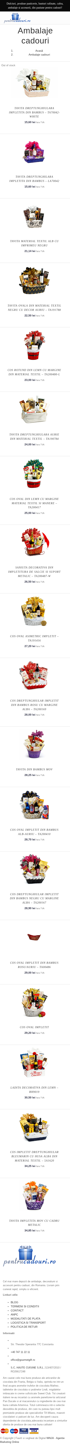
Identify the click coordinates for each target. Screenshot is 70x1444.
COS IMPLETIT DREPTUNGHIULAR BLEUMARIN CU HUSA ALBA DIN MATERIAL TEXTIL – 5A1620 (34, 1156)
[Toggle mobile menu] (64, 18)
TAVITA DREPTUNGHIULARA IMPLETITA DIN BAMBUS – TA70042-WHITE (34, 112)
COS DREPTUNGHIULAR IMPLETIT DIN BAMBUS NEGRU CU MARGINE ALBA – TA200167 (34, 898)
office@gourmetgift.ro (23, 1359)
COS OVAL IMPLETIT (34, 1027)
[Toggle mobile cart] (56, 18)
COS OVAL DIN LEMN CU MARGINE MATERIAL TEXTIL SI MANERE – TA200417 (34, 503)
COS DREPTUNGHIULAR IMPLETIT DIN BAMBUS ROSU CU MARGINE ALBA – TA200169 (34, 705)
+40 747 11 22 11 (20, 1352)
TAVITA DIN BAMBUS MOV (34, 769)
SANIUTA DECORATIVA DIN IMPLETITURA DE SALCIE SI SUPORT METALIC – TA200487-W (34, 572)
